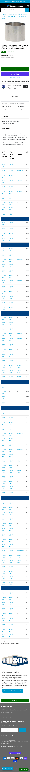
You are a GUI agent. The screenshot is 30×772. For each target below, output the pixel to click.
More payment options (15, 77)
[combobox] (13, 10)
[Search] (27, 10)
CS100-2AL (20, 170)
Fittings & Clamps (7, 15)
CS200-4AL (20, 333)
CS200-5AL (20, 339)
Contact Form (12, 740)
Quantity (3, 60)
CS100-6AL (20, 191)
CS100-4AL (20, 181)
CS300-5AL (20, 433)
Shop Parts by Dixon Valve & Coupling (13, 691)
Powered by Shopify (15, 769)
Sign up (22, 730)
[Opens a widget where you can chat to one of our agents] (23, 769)
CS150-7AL (20, 281)
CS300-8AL (20, 449)
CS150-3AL (20, 259)
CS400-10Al (20, 550)
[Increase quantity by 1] (13, 64)
